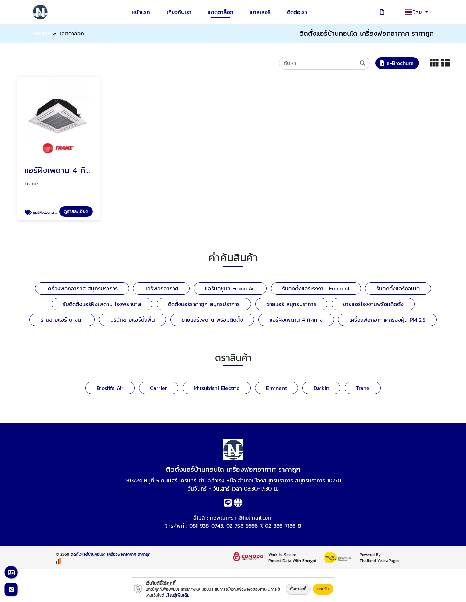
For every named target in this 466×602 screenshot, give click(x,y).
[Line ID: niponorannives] (228, 504)
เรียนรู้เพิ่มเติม (177, 595)
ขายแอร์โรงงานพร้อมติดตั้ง (373, 304)
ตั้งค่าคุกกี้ (298, 589)
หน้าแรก (141, 12)
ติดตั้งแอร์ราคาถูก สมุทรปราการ (204, 304)
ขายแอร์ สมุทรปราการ (291, 304)
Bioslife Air (110, 388)
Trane (362, 388)
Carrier (158, 388)
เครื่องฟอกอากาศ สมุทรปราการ (82, 288)
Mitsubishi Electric (216, 388)
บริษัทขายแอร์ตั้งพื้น (132, 320)
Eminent (276, 388)
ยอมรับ (323, 589)
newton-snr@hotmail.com (241, 517)
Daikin (321, 388)
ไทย (418, 12)
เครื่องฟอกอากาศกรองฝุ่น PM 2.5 (387, 320)
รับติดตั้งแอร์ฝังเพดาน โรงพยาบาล (102, 304)
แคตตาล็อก (220, 12)
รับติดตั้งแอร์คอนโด (398, 288)
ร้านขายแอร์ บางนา (62, 320)
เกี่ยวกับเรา (178, 12)
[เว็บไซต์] (238, 504)
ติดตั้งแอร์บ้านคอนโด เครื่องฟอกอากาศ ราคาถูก (110, 554)
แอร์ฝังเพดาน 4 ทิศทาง (296, 320)
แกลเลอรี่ (260, 12)
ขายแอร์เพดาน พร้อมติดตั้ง (212, 320)
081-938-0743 (206, 526)
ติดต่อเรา (297, 12)
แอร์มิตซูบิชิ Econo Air (230, 288)
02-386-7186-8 (283, 526)
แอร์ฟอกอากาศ (161, 288)
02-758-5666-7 (244, 526)
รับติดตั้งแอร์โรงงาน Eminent (316, 288)
